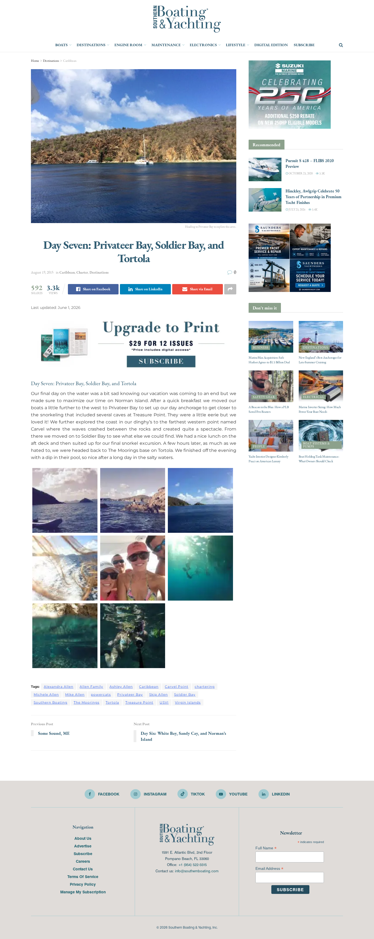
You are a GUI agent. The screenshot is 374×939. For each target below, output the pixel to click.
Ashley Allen (121, 686)
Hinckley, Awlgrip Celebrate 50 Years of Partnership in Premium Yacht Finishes (313, 196)
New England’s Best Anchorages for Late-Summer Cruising (320, 359)
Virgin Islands (188, 702)
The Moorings (86, 702)
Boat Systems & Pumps (316, 445)
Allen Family (91, 686)
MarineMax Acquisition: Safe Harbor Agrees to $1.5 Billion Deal (269, 359)
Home (35, 60)
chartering (205, 686)
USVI (164, 702)
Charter (82, 272)
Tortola (112, 702)
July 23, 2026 (296, 209)
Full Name (266, 848)
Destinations (91, 45)
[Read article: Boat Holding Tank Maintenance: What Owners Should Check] (321, 436)
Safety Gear (264, 397)
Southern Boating (50, 702)
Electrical (313, 397)
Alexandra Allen (58, 686)
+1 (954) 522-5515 (192, 864)
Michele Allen (46, 694)
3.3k (322, 173)
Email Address (269, 868)
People (259, 446)
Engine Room (128, 45)
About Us (82, 838)
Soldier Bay (184, 694)
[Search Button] (341, 45)
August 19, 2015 (42, 272)
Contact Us (83, 868)
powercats (101, 694)
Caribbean (69, 60)
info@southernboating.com (196, 870)
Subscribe (304, 45)
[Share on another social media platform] (230, 289)
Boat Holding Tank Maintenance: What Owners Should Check (319, 458)
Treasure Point (139, 702)
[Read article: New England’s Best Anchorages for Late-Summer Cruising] (321, 337)
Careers (83, 861)
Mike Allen (75, 694)
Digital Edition (271, 45)
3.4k (314, 209)
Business (260, 348)
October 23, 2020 (300, 173)
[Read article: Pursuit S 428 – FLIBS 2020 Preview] (265, 169)
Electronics (203, 45)
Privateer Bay (130, 694)
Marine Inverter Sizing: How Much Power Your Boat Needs (320, 409)
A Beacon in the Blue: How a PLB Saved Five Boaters (269, 409)
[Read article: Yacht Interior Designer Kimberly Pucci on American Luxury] (271, 436)
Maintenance (166, 45)
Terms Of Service (82, 876)
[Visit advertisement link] (133, 343)
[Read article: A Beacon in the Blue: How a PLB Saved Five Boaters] (271, 386)
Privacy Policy (83, 884)
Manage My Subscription (83, 891)
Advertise (82, 845)
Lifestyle (235, 45)
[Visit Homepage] (187, 19)
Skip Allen (158, 694)
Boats (61, 45)
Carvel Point (176, 686)
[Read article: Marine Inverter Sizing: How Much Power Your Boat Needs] (321, 386)
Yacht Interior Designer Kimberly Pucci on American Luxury (268, 458)
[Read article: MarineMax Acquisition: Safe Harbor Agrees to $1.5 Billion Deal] (271, 337)
